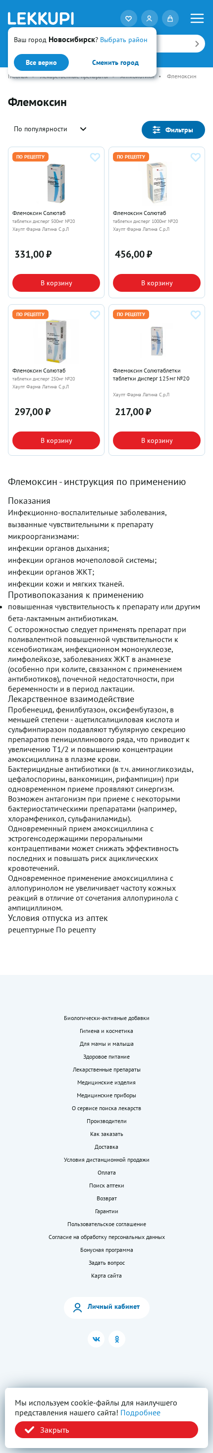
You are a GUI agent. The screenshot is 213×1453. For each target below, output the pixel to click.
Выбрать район (124, 39)
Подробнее (140, 1412)
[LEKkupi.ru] (41, 18)
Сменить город (115, 62)
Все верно (41, 62)
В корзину (56, 282)
